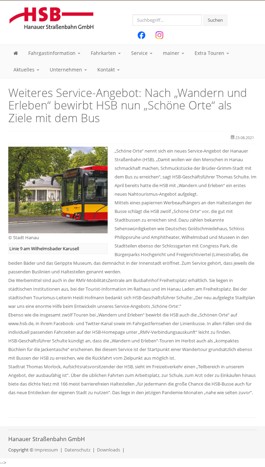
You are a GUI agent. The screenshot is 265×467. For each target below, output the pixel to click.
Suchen (215, 20)
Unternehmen (67, 69)
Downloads (108, 450)
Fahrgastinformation (52, 53)
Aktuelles (24, 69)
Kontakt (106, 69)
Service (140, 53)
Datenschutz (77, 450)
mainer (172, 53)
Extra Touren (210, 53)
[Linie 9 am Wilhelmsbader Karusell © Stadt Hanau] (58, 189)
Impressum (46, 450)
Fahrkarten (104, 53)
